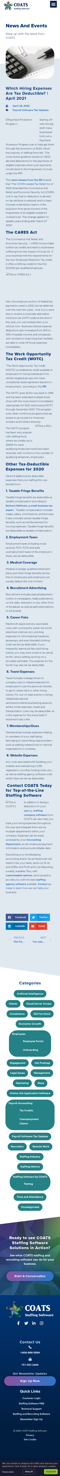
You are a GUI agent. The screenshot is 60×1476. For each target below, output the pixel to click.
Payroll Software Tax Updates (31, 110)
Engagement (17, 1062)
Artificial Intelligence (30, 993)
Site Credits (30, 1439)
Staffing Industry (30, 1156)
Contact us (44, 884)
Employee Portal (33, 1041)
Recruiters (17, 1146)
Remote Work (40, 1146)
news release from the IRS (27, 179)
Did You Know (42, 1013)
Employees (18, 1033)
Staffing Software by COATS (30, 1176)
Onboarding (30, 1049)
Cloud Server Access (38, 1003)
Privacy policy (8, 1472)
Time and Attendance (30, 1196)
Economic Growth (30, 1023)
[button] (53, 4)
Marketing (22, 1083)
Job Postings (42, 1062)
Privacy (30, 1435)
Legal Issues (17, 1072)
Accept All (51, 1471)
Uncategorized (30, 1207)
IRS (44, 386)
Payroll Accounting (20, 1103)
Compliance (17, 1013)
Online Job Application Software (30, 1093)
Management (42, 1072)
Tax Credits (26, 1110)
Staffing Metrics (30, 1166)
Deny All (29, 1471)
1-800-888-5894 (30, 1352)
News (41, 1083)
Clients (13, 1003)
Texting (28, 1183)
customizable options (19, 875)
